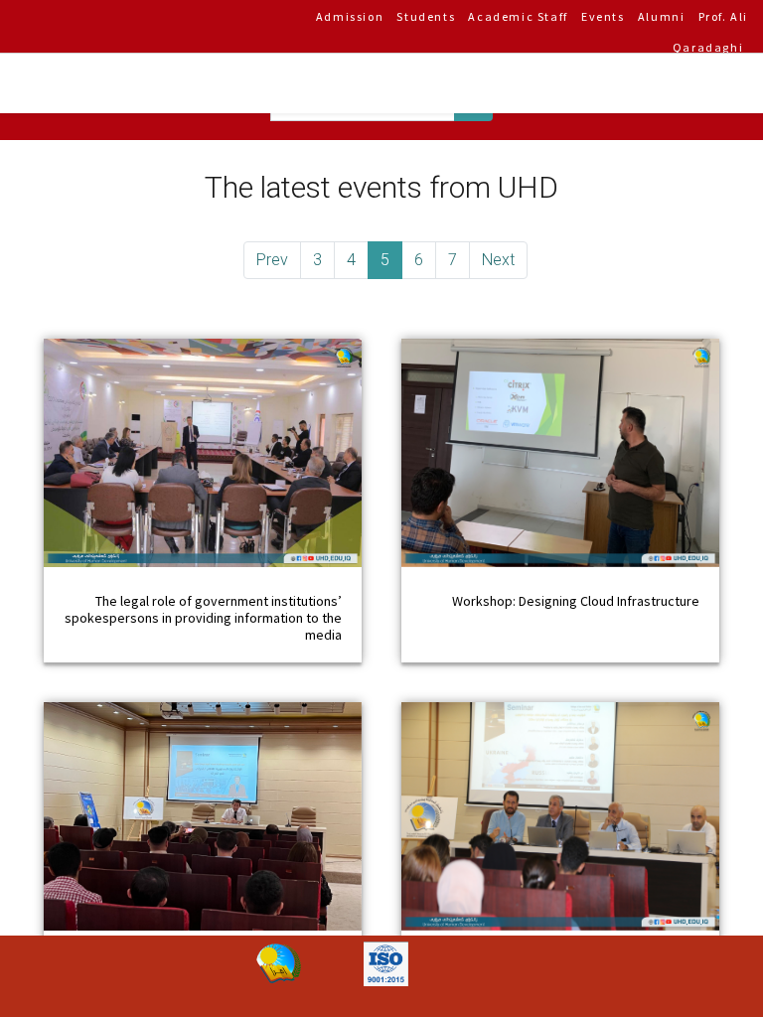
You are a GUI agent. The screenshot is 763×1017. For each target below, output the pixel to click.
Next (498, 259)
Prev (272, 259)
